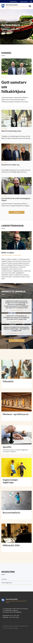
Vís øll (16, 340)
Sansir (16, 628)
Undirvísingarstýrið (6, 582)
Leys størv (4, 579)
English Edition (13, 1)
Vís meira (16, 212)
